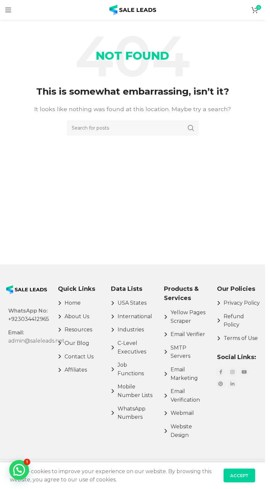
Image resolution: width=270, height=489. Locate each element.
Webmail (182, 413)
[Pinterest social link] (221, 384)
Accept (239, 475)
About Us (77, 316)
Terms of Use (241, 338)
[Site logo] (132, 9)
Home (73, 303)
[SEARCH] (191, 128)
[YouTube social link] (244, 372)
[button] (19, 470)
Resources (78, 329)
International (135, 316)
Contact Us (79, 356)
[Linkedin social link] (232, 384)
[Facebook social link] (221, 372)
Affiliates (76, 370)
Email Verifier (188, 334)
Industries (131, 329)
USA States (132, 303)
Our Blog (77, 343)
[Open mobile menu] (8, 9)
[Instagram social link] (232, 372)
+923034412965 (28, 319)
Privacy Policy (242, 303)
